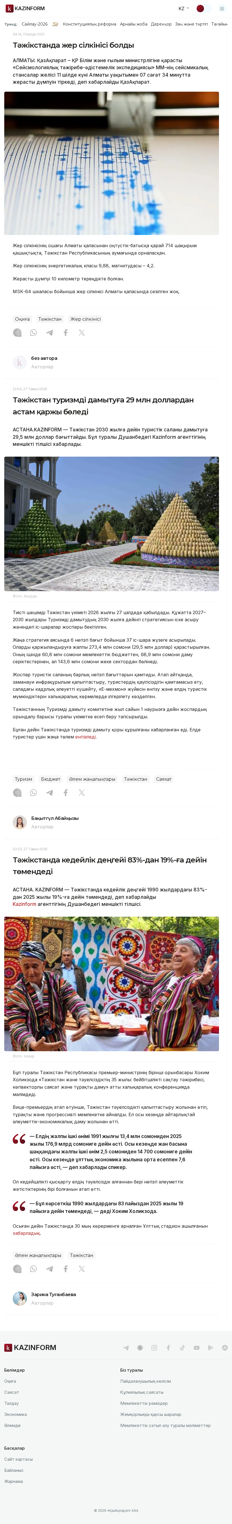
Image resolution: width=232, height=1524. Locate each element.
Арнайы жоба (134, 24)
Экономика (15, 1414)
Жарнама (13, 1481)
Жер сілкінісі (85, 319)
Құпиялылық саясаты (142, 1392)
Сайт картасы (18, 1459)
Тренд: (11, 24)
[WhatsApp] (33, 333)
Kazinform (24, 904)
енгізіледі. (86, 737)
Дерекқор (161, 24)
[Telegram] (49, 333)
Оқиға (22, 319)
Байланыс (14, 1470)
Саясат (11, 1392)
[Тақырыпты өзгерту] (204, 8)
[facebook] (168, 1348)
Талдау (11, 1403)
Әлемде (12, 1425)
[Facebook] (65, 333)
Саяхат (163, 779)
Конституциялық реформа (89, 24)
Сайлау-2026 (35, 24)
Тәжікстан (50, 319)
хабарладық (26, 1233)
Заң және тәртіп (191, 24)
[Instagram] (17, 333)
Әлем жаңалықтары (92, 779)
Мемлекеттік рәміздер (144, 1403)
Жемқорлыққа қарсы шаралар (150, 1414)
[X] (81, 333)
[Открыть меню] (222, 8)
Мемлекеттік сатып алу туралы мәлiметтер (165, 1425)
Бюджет (50, 779)
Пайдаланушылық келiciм (145, 1381)
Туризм (23, 779)
